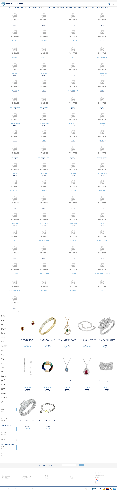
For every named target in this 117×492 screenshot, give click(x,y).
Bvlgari (14, 57)
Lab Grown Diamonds (25, 7)
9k (2, 448)
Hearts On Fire (44, 123)
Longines (73, 173)
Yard (14, 307)
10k (2, 451)
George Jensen (15, 107)
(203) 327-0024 (7, 1)
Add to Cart (28, 349)
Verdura (44, 290)
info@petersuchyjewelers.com (99, 475)
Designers (46, 479)
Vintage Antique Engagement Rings (6, 472)
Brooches (87, 7)
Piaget (102, 223)
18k (2, 458)
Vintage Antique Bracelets (5, 478)
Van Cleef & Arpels (15, 290)
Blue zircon (4, 418)
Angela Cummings (15, 24)
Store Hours (13, 7)
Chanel (73, 57)
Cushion (3, 439)
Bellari (14, 40)
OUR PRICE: (27, 345)
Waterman (73, 290)
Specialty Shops (47, 475)
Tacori (102, 257)
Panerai (102, 207)
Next (114, 437)
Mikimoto (44, 190)
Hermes (102, 123)
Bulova (102, 40)
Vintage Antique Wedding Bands (6, 476)
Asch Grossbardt (44, 24)
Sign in (110, 0)
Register (114, 0)
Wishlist (101, 0)
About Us (46, 472)
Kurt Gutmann (102, 157)
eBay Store (46, 476)
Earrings (49, 7)
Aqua (3, 411)
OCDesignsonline (41, 488)
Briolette (4, 434)
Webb (102, 290)
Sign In (71, 476)
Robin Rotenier (102, 240)
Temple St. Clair (44, 273)
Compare (27, 367)
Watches (92, 7)
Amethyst (4, 416)
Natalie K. (102, 190)
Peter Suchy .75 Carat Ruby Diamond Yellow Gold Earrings (27, 340)
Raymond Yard (44, 240)
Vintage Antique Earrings (4, 477)
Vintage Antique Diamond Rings (6, 475)
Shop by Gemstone (104, 7)
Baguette (4, 432)
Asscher (3, 430)
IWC (44, 140)
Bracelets (55, 7)
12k (2, 453)
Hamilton (102, 107)
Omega (15, 207)
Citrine (3, 420)
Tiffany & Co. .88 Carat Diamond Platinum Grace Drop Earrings (27, 381)
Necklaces (62, 7)
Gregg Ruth (44, 107)
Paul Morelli (44, 223)
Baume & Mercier (102, 24)
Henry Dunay (73, 123)
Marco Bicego (102, 173)
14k (2, 455)
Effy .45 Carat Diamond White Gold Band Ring (106, 381)
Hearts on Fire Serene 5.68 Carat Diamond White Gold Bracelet (87, 340)
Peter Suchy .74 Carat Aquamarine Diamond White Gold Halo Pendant (67, 381)
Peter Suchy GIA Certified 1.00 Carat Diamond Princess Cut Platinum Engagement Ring (27, 422)
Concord (44, 73)
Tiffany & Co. (73, 273)
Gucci (73, 107)
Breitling (44, 40)
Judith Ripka (15, 157)
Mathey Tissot (15, 190)
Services (46, 478)
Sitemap (46, 480)
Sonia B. (73, 257)
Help (97, 0)
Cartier (44, 57)
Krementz (73, 157)
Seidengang (44, 257)
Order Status (93, 0)
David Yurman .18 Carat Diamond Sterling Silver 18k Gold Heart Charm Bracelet (47, 421)
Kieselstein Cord (44, 157)
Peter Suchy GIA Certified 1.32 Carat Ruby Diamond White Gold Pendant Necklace (87, 381)
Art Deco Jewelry (22, 478)
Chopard (15, 73)
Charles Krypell (102, 57)
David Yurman (102, 73)
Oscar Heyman (44, 207)
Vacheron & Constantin (102, 273)
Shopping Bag (72, 478)
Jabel (73, 140)
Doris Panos (15, 90)
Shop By (97, 7)
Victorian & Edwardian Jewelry (24, 479)
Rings (44, 7)
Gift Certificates (105, 0)
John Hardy (102, 140)
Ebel (44, 90)
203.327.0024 (97, 477)
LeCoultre (44, 173)
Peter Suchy (73, 223)
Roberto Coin (73, 240)
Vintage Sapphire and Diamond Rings (25, 476)
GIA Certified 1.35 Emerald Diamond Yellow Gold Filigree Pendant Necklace (67, 340)
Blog (45, 477)
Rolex (15, 257)
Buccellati (73, 40)
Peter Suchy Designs (36, 7)
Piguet (15, 240)
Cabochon (4, 437)
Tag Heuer (14, 273)
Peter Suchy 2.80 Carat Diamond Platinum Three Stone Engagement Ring (106, 340)
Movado (73, 190)
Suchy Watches (22, 472)
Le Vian (14, 173)
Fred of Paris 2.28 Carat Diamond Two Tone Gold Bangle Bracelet (47, 340)
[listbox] (24, 312)
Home (9, 7)
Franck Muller (73, 90)
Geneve (102, 90)
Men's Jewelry (69, 7)
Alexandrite (4, 413)
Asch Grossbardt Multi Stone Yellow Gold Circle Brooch (47, 381)
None (3, 409)
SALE (18, 7)
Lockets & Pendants (78, 7)
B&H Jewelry (73, 24)
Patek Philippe (14, 223)
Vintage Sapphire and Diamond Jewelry (25, 475)
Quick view (27, 325)
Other (73, 207)
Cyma (73, 73)
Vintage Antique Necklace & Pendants (6, 479)
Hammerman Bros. (15, 123)
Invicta (14, 140)
